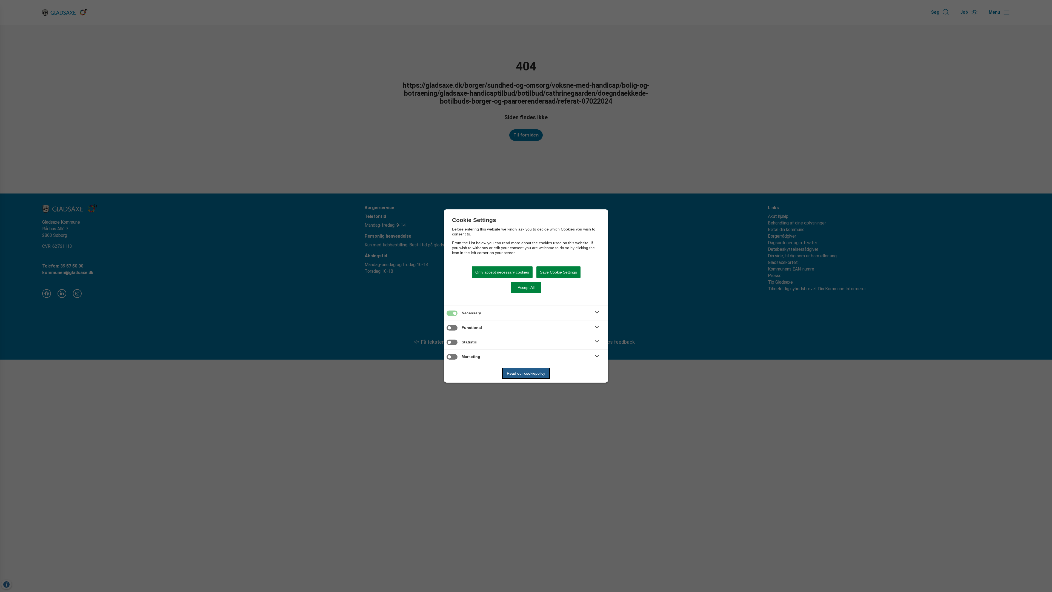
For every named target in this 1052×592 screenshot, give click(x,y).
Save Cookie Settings (558, 272)
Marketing (471, 356)
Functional (472, 327)
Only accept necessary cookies (502, 272)
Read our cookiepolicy (526, 373)
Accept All (526, 287)
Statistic (469, 342)
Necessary (471, 313)
